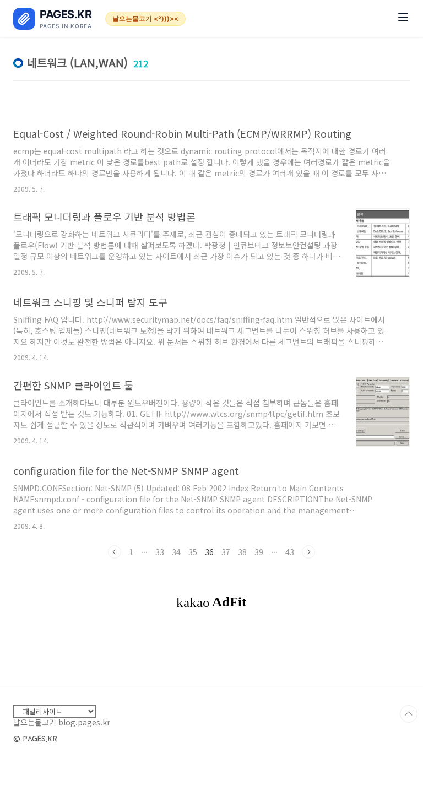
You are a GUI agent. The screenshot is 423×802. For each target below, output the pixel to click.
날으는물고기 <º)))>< (145, 18)
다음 (308, 552)
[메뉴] (403, 18)
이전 (114, 552)
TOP (408, 714)
